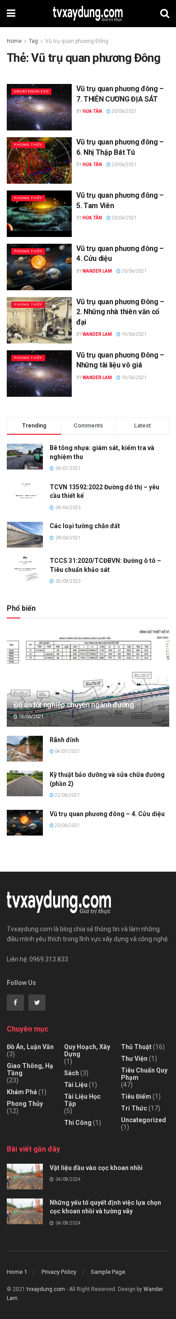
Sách (71, 1073)
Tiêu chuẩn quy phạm (144, 1074)
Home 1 (17, 1271)
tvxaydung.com (46, 1289)
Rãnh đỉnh (64, 739)
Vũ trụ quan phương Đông (76, 41)
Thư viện (134, 1058)
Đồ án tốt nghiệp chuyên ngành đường (74, 705)
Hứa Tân (92, 111)
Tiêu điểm (136, 1096)
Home (14, 41)
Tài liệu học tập (82, 1100)
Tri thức (134, 1108)
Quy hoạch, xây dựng (87, 1050)
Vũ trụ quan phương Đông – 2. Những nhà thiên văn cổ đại (120, 311)
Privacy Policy (59, 1271)
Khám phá (22, 1092)
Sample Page (108, 1271)
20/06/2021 (124, 111)
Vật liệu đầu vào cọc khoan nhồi (96, 1167)
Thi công (78, 1122)
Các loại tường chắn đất (85, 525)
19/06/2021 (133, 334)
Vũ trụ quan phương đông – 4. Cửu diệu (107, 813)
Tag (33, 41)
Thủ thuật (136, 1046)
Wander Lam (97, 271)
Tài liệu (76, 1084)
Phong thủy (28, 145)
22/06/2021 (67, 795)
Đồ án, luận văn (30, 1046)
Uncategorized (31, 91)
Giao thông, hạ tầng (30, 1069)
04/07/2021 (67, 751)
